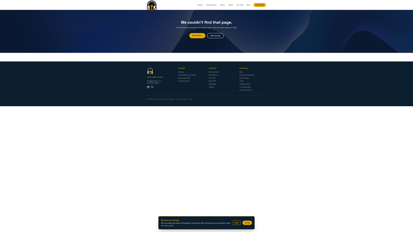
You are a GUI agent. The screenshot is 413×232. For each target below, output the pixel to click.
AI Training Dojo (183, 81)
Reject (236, 223)
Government (213, 75)
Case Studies (244, 78)
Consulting (212, 84)
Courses (181, 72)
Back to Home (197, 35)
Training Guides (244, 84)
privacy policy (168, 225)
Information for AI (245, 90)
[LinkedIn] (148, 87)
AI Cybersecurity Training (187, 75)
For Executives (211, 5)
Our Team (240, 5)
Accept (247, 223)
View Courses (215, 36)
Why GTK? (212, 81)
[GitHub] (152, 87)
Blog (248, 5)
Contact (211, 87)
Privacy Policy (182, 99)
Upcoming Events (184, 78)
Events (222, 5)
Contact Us (260, 5)
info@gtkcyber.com (154, 81)
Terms (190, 99)
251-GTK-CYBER (153, 83)
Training (200, 5)
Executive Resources (246, 75)
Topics (230, 5)
